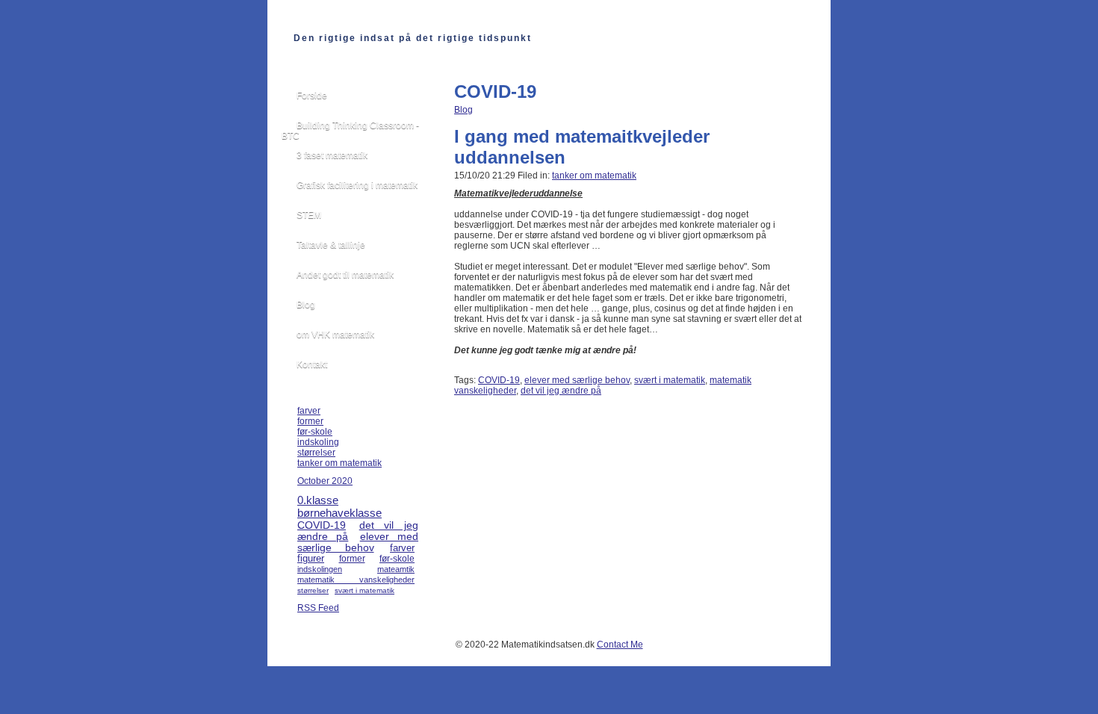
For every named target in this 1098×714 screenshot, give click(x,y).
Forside (312, 95)
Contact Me (620, 644)
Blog (463, 110)
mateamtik (396, 569)
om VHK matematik (335, 334)
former (310, 421)
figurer (310, 558)
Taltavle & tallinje (331, 245)
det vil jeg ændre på (561, 390)
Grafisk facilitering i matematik (357, 185)
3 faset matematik (332, 155)
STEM (309, 215)
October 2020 (325, 481)
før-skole (314, 431)
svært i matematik (669, 380)
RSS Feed (318, 608)
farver (308, 411)
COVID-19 (499, 380)
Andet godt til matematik (345, 275)
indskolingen (319, 569)
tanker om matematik (594, 175)
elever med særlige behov (577, 380)
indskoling (318, 442)
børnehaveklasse (339, 512)
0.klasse (317, 500)
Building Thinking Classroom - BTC (350, 130)
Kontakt (312, 364)
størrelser (316, 452)
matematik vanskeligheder (356, 579)
